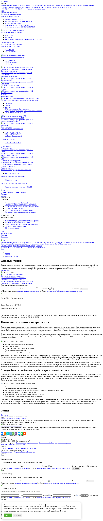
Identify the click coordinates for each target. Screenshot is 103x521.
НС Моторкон (9, 64)
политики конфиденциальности (28, 291)
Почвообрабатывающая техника (12, 129)
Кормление (4, 125)
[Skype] (19, 433)
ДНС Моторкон (10, 51)
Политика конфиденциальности (27, 443)
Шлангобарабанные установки (11, 32)
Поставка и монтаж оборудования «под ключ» (21, 205)
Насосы (7, 105)
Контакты (4, 237)
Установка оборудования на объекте (17, 222)
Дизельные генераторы (9, 71)
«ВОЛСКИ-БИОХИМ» (9, 155)
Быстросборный (6, 80)
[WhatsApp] (13, 433)
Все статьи (4, 415)
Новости (4, 235)
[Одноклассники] (5, 433)
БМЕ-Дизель (5, 74)
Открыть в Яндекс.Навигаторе (24, 452)
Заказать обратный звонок (36, 9)
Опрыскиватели (6, 146)
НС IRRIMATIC (10, 60)
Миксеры (8, 107)
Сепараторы (9, 103)
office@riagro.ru (32, 448)
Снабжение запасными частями (16, 226)
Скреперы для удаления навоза (15, 112)
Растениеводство (6, 148)
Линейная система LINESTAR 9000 (17, 25)
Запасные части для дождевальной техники (16, 170)
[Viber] (16, 433)
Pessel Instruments (6, 93)
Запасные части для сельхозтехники (13, 177)
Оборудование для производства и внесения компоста (23, 111)
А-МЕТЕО (4, 94)
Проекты (4, 194)
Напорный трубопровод (9, 76)
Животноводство (7, 96)
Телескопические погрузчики (11, 161)
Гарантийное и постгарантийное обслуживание (21, 224)
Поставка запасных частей (14, 208)
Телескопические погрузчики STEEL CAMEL (16, 164)
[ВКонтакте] (2, 433)
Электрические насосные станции (12, 57)
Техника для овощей (8, 139)
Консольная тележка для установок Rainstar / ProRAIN (23, 39)
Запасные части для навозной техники (14, 183)
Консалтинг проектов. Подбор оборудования (20, 203)
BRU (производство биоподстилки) (17, 109)
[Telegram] (10, 433)
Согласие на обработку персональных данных (55, 443)
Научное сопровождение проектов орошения (20, 212)
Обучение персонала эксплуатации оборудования (22, 206)
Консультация (5, 270)
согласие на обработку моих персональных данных (64, 291)
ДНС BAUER (9, 50)
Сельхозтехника (6, 127)
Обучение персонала (12, 228)
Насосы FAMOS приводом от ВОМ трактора (16, 69)
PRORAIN (8, 37)
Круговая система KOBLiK (14, 20)
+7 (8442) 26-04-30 (7, 9)
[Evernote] (22, 433)
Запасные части (6, 168)
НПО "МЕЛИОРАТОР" (13, 134)
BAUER (3, 89)
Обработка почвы (11, 180)
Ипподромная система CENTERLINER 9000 (20, 27)
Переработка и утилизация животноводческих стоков (19, 100)
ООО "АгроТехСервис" (13, 132)
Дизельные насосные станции (11, 46)
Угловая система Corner (13, 23)
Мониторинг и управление (10, 85)
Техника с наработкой (8, 166)
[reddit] (24, 433)
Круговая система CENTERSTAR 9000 (18, 21)
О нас (3, 231)
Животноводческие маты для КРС (12, 118)
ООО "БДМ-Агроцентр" (13, 136)
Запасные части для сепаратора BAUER (18, 187)
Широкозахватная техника (10, 16)
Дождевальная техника (9, 12)
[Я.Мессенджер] (7, 433)
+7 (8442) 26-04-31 (20, 9)
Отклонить (17, 515)
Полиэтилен (5, 84)
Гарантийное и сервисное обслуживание (19, 210)
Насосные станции (7, 43)
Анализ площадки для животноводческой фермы (22, 221)
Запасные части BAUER (13, 173)
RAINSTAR (9, 35)
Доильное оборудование (9, 121)
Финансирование (7, 233)
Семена (3, 151)
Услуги (3, 196)
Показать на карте (7, 452)
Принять (7, 515)
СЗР (2, 159)
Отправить (84, 289)
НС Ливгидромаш (11, 62)
